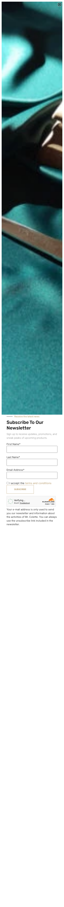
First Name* (14, 444)
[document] (32, 453)
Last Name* (13, 457)
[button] (59, 4)
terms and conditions (38, 483)
